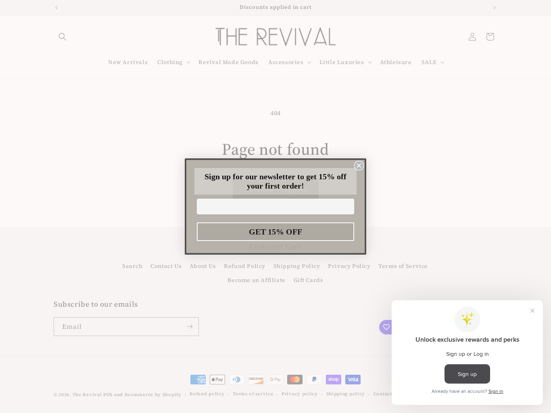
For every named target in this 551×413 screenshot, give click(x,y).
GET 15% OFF (275, 231)
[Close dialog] (359, 166)
